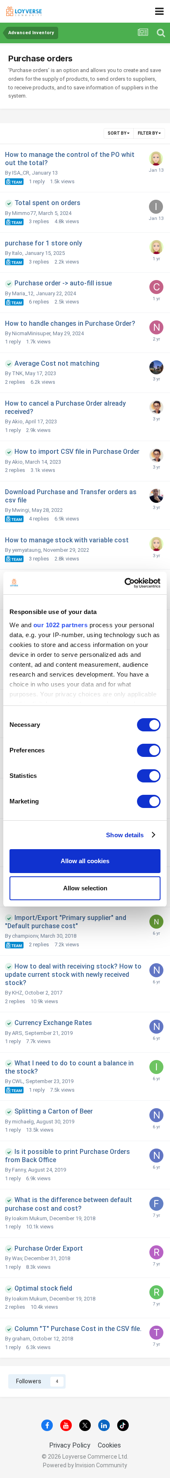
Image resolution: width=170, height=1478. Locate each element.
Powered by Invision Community (85, 1465)
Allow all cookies (85, 860)
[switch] (149, 750)
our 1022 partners (60, 624)
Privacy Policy (69, 1445)
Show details (125, 834)
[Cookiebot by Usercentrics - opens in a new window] (124, 583)
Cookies (109, 1445)
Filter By (148, 133)
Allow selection (85, 888)
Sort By (117, 133)
